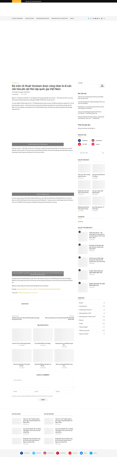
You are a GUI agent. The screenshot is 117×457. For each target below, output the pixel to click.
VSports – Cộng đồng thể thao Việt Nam (43, 289)
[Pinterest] (93, 18)
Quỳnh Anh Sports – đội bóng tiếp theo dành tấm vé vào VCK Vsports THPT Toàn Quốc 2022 (97, 235)
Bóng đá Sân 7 (57, 289)
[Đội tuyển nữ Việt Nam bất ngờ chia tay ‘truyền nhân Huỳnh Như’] (83, 249)
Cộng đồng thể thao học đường (24, 289)
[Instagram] (92, 18)
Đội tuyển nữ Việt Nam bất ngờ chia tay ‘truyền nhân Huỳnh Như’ (96, 247)
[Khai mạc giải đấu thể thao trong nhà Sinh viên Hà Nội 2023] (64, 355)
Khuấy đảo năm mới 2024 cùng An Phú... (83, 191)
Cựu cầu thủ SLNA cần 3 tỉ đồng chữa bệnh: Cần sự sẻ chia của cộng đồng (32, 430)
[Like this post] (45, 298)
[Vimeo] (99, 18)
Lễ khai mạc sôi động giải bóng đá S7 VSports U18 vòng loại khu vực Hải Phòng (97, 259)
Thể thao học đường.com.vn (25, 292)
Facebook (80, 221)
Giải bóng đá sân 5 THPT (92, 313)
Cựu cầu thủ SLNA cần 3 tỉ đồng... (43, 343)
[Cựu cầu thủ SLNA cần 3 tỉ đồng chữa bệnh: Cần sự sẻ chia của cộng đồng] (43, 334)
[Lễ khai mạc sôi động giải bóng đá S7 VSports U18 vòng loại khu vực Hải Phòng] (83, 262)
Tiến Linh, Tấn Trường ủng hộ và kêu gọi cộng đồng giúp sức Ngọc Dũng (31, 420)
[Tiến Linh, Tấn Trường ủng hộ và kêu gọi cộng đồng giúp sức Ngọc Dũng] (22, 334)
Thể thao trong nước (17, 18)
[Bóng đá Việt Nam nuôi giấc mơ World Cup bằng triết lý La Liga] (43, 355)
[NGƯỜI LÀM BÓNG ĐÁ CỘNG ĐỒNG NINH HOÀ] (83, 287)
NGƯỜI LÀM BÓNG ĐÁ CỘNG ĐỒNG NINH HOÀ (97, 284)
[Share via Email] (52, 298)
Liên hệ (72, 18)
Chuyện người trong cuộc (42, 18)
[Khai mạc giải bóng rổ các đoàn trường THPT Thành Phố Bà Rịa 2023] (22, 355)
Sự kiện (92, 323)
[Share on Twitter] (48, 298)
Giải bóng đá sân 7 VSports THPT (59, 18)
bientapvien (15, 94)
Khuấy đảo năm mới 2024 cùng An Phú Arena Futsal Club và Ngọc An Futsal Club (31, 440)
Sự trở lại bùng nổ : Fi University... (98, 208)
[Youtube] (95, 18)
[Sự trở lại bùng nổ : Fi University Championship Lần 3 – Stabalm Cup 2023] (98, 201)
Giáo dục (92, 320)
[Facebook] (88, 18)
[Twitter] (90, 18)
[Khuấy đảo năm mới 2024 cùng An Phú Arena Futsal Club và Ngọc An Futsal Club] (64, 334)
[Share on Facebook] (47, 298)
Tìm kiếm (80, 83)
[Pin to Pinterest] (50, 298)
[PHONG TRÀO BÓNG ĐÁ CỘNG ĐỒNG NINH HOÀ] (83, 275)
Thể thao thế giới (29, 18)
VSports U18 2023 (92, 334)
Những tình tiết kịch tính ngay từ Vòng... (83, 208)
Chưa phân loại (15, 82)
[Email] (97, 18)
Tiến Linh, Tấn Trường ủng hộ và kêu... (33, 1)
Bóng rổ (92, 302)
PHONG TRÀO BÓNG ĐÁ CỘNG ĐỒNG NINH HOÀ (96, 271)
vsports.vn (35, 292)
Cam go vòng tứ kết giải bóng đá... (97, 191)
